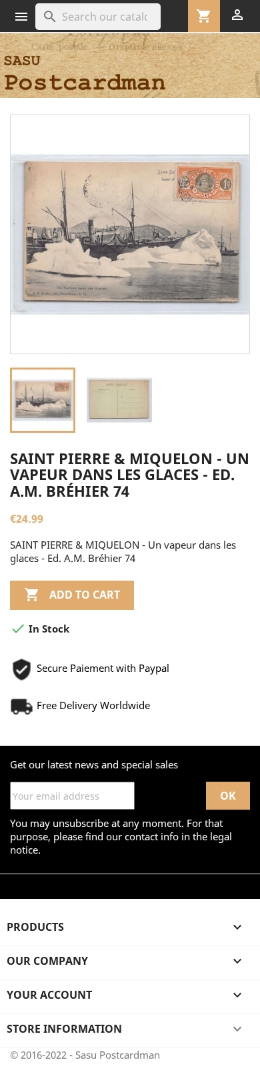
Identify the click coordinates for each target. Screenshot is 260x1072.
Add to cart (72, 595)
